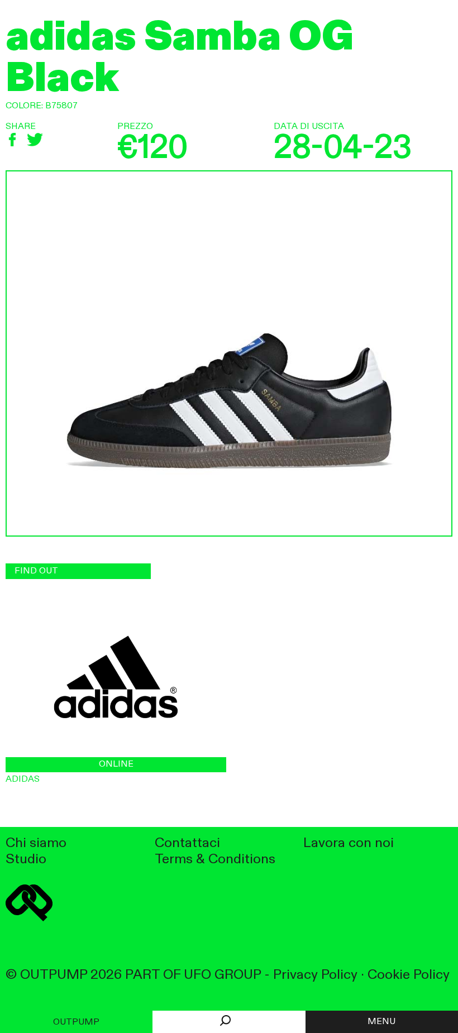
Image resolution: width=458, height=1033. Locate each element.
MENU (381, 1021)
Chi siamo (36, 843)
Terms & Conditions (215, 860)
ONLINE (116, 764)
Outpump (76, 1022)
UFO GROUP (222, 975)
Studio (26, 860)
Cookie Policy (409, 975)
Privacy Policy (315, 975)
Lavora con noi (348, 843)
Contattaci (187, 843)
